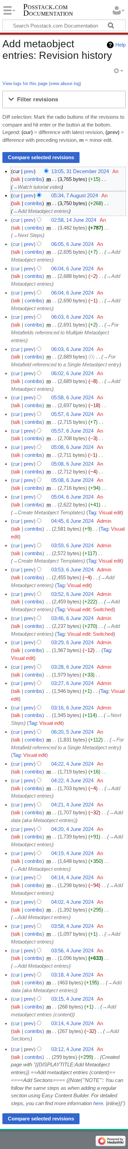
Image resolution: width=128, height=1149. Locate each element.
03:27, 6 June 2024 (72, 683)
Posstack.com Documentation (48, 10)
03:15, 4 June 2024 (72, 999)
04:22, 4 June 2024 (72, 764)
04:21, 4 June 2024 (72, 804)
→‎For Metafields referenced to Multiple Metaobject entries (65, 332)
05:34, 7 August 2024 (74, 195)
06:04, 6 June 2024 (72, 268)
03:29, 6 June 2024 (72, 642)
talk (16, 179)
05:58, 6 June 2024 (72, 397)
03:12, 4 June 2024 (72, 1049)
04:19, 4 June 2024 (72, 853)
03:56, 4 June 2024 (72, 950)
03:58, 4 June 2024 (72, 926)
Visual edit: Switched (90, 609)
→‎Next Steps (28, 235)
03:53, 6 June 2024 (72, 569)
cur (16, 195)
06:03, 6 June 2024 (72, 317)
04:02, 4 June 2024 (72, 902)
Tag (92, 512)
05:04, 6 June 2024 (72, 497)
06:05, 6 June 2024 (72, 244)
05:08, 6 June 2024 (72, 447)
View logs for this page (24, 83)
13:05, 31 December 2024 (80, 171)
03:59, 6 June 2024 (72, 545)
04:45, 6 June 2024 (72, 521)
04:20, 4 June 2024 (72, 829)
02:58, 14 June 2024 (73, 220)
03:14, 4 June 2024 (72, 1023)
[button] (64, 99)
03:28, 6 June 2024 (72, 667)
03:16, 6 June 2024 (72, 708)
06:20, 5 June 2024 (72, 732)
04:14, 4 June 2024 (72, 877)
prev (29, 171)
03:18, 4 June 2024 (72, 975)
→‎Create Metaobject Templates (48, 512)
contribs (33, 179)
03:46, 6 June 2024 (72, 618)
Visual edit (110, 512)
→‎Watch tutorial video (37, 187)
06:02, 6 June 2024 (72, 373)
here (98, 1103)
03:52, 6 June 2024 (72, 594)
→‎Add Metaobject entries (41, 211)
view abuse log (65, 83)
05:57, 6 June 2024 (72, 414)
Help (120, 45)
